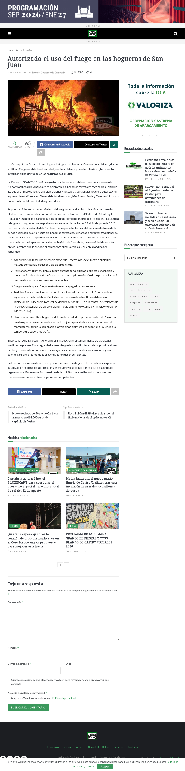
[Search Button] (175, 33)
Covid (155, 296)
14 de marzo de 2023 (157, 232)
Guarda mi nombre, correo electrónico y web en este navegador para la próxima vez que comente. (60, 681)
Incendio (135, 309)
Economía (53, 747)
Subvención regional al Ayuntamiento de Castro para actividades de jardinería (159, 194)
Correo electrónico (19, 663)
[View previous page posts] (60, 564)
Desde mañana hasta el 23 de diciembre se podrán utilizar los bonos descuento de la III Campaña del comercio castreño (160, 169)
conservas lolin (138, 296)
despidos (135, 302)
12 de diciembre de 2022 (159, 179)
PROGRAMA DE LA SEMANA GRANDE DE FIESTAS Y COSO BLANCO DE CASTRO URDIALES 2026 (89, 540)
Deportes (119, 747)
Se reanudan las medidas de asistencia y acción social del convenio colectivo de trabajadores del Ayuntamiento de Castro (160, 224)
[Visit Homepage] (92, 33)
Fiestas (28, 49)
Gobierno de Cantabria (53, 72)
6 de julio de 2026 (18, 551)
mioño (158, 309)
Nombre (13, 647)
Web (68, 663)
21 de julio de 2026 (18, 495)
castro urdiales (138, 284)
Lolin (147, 309)
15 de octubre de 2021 (158, 205)
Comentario (15, 602)
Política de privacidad (64, 698)
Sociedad (93, 747)
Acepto (105, 766)
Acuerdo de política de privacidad (27, 693)
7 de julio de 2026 (76, 495)
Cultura (19, 49)
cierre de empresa (140, 290)
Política (67, 747)
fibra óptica (151, 302)
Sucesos (79, 747)
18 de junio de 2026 (77, 551)
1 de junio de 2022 (17, 72)
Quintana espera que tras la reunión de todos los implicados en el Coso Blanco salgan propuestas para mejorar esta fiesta (33, 540)
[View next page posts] (66, 564)
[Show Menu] (9, 33)
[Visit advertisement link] (92, 11)
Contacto (132, 747)
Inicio (10, 49)
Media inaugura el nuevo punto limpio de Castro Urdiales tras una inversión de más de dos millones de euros (91, 484)
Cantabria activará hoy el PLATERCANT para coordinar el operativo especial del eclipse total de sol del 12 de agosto (33, 484)
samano (134, 315)
